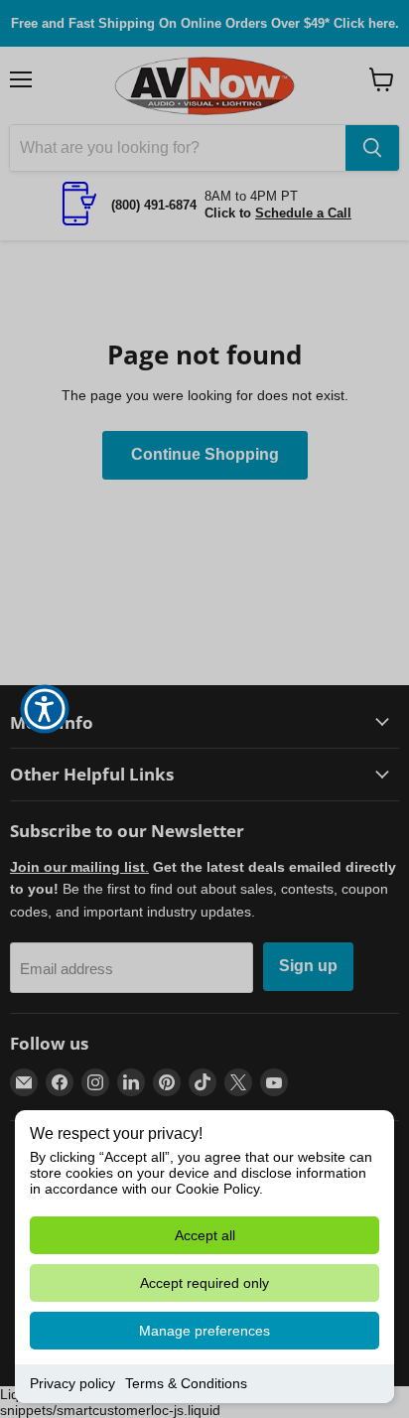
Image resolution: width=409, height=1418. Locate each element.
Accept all (205, 1235)
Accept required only (204, 1283)
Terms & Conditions (186, 1383)
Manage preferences (204, 1331)
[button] (44, 709)
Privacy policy (72, 1383)
